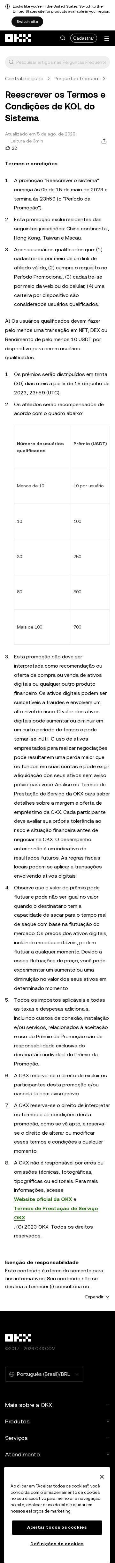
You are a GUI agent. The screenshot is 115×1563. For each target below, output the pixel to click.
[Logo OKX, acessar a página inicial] (18, 38)
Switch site (27, 21)
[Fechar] (102, 1477)
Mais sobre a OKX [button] (28, 1404)
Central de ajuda (24, 79)
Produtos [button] (17, 1421)
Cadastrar (83, 38)
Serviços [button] (16, 1437)
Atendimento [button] (22, 1454)
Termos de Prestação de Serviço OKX (56, 1213)
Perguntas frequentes (80, 79)
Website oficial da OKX (43, 1199)
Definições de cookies (57, 1543)
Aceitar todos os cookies (57, 1527)
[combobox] (61, 62)
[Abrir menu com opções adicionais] (106, 38)
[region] (57, 1515)
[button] (62, 38)
